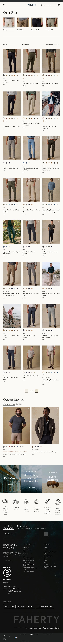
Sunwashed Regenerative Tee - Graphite (14, 454)
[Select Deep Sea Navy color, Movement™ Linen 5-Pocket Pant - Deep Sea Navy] (12, 288)
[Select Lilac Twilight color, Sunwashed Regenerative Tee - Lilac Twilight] (12, 447)
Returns (25, 556)
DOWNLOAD (8, 561)
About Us (46, 547)
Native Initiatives (48, 556)
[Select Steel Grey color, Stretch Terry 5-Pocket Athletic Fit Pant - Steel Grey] (12, 205)
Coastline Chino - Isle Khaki (50, 83)
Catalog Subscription (28, 558)
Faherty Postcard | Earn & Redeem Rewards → (31, 1)
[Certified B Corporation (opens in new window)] (12, 573)
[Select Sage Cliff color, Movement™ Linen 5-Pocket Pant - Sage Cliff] (9, 288)
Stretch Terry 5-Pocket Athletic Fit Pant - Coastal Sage (51, 211)
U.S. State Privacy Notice (48, 634)
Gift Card (25, 554)
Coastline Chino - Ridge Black (11, 126)
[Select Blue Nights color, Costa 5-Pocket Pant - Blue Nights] (9, 163)
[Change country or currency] (16, 637)
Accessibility (23, 634)
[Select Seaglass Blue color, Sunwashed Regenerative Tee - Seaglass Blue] (6, 447)
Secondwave (57, 514)
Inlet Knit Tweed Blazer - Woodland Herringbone (45, 452)
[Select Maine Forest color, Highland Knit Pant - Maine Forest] (49, 247)
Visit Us (10, 484)
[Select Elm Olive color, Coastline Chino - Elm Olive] (24, 75)
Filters (5, 44)
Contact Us (26, 547)
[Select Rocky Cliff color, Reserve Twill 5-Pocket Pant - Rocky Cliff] (12, 75)
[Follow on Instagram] (4, 639)
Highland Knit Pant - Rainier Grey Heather (50, 336)
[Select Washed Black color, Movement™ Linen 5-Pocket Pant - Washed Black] (18, 288)
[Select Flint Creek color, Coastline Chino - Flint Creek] (35, 75)
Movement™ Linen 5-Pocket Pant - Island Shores (11, 294)
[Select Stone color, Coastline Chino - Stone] (37, 75)
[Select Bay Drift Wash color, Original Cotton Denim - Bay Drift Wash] (24, 163)
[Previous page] (26, 391)
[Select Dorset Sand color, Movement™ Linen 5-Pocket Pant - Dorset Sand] (6, 288)
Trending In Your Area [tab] (9, 404)
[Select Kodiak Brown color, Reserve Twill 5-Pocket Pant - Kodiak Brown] (15, 75)
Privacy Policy (36, 634)
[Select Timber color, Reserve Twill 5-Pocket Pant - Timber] (6, 75)
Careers (46, 564)
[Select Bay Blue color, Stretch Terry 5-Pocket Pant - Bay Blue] (9, 205)
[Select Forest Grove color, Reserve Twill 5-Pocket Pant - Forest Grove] (9, 75)
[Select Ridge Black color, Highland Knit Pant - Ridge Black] (43, 247)
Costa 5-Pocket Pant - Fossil (11, 168)
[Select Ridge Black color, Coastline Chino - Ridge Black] (26, 75)
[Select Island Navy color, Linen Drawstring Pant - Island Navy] (26, 372)
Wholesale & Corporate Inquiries (50, 567)
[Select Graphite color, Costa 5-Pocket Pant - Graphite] (6, 163)
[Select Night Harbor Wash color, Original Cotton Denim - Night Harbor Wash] (26, 163)
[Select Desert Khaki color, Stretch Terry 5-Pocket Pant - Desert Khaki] (43, 372)
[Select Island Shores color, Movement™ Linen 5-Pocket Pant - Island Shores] (4, 288)
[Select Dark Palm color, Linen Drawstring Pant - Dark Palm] (24, 372)
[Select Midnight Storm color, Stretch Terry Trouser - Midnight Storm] (29, 205)
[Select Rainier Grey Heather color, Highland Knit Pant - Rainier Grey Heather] (46, 247)
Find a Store (9, 606)
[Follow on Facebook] (9, 636)
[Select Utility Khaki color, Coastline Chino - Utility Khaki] (24, 78)
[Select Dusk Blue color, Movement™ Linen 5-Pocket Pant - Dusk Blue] (15, 288)
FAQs (24, 552)
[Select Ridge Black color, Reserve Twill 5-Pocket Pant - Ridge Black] (4, 75)
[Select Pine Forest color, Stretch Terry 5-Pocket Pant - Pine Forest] (4, 205)
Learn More (31, 487)
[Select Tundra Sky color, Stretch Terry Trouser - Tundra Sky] (24, 205)
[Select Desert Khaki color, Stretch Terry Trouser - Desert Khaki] (32, 205)
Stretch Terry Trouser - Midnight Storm (29, 336)
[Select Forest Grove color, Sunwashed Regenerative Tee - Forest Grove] (15, 447)
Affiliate (45, 560)
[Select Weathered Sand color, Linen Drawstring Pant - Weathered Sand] (32, 372)
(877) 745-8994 (12, 586)
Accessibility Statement (29, 560)
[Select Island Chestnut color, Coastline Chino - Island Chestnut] (29, 75)
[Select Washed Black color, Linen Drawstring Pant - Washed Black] (29, 372)
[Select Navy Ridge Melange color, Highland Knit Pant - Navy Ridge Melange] (52, 247)
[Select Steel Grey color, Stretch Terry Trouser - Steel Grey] (26, 205)
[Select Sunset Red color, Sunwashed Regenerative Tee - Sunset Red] (9, 447)
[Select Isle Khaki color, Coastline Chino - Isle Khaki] (32, 75)
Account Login (26, 550)
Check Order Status (45, 606)
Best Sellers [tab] (19, 404)
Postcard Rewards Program (51, 552)
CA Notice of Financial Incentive (28, 565)
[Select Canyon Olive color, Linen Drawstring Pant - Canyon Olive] (35, 372)
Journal (46, 558)
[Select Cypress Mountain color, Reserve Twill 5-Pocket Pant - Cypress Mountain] (18, 75)
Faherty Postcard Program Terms (30, 568)
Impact (45, 550)
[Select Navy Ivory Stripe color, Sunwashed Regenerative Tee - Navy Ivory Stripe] (20, 447)
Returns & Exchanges (25, 606)
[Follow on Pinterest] (4, 636)
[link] (9, 24)
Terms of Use (26, 562)
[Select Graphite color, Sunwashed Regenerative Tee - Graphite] (4, 447)
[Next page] (36, 391)
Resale (46, 554)
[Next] (60, 1)
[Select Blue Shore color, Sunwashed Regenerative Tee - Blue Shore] (18, 447)
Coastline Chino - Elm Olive (30, 83)
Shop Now (52, 485)
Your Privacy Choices (28, 571)
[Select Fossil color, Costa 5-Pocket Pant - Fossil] (4, 163)
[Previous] (2, 1)
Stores (45, 562)
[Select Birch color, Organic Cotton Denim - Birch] (29, 163)
